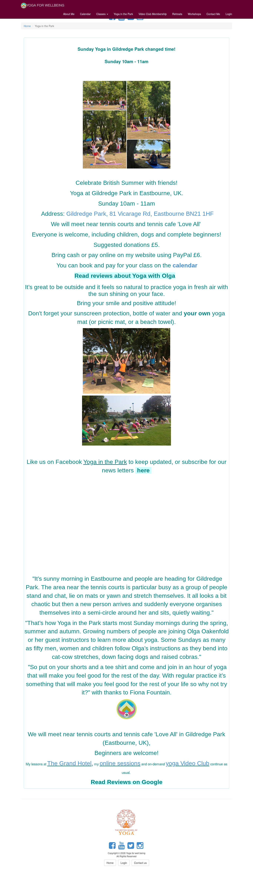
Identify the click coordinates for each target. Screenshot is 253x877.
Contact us (140, 863)
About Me (68, 14)
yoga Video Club (187, 763)
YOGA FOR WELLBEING (45, 5)
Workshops (194, 14)
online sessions (120, 763)
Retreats (177, 14)
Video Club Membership (153, 14)
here (144, 470)
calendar (185, 265)
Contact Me (213, 14)
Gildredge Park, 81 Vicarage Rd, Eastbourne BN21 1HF (140, 213)
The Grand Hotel (69, 763)
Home (27, 26)
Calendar (85, 14)
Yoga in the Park (123, 14)
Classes (101, 14)
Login (229, 14)
